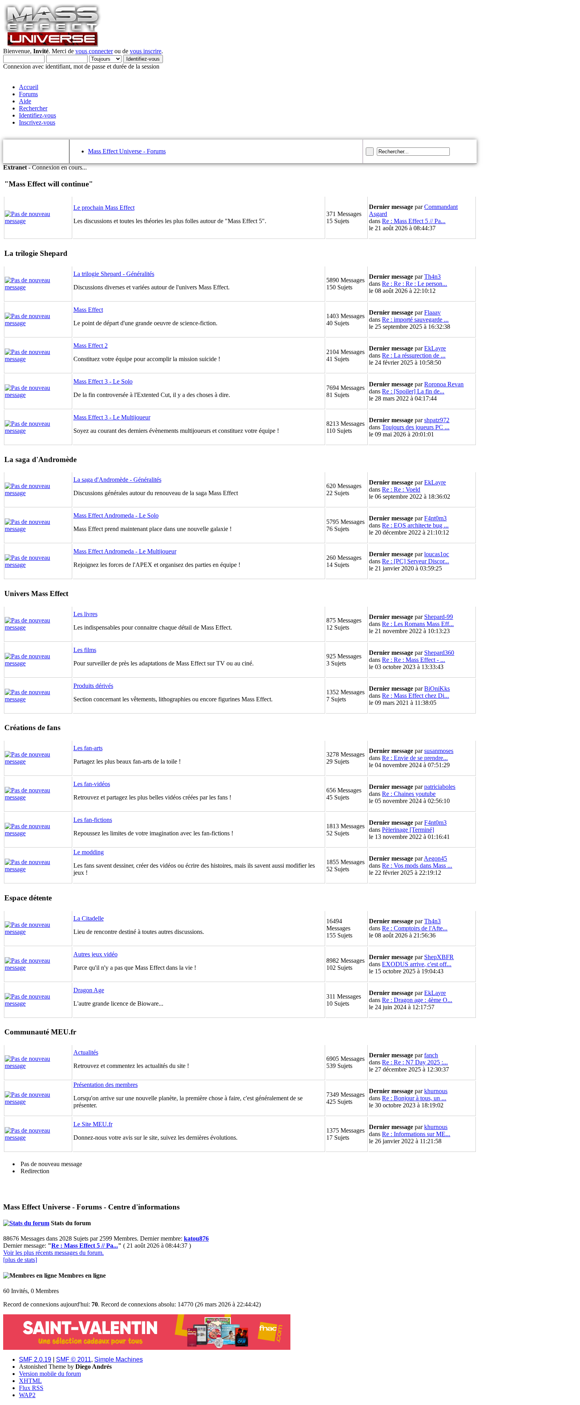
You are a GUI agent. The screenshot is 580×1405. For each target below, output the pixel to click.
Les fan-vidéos (91, 784)
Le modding (88, 852)
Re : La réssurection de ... (413, 355)
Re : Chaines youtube (409, 793)
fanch (431, 1055)
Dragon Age (88, 990)
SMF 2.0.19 (35, 1359)
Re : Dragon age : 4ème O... (417, 1000)
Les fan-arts (88, 748)
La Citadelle (88, 918)
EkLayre (435, 348)
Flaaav (432, 312)
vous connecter (94, 51)
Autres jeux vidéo (95, 954)
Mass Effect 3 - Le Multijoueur (111, 417)
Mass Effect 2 (90, 345)
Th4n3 (432, 276)
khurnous (435, 1091)
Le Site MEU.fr (92, 1124)
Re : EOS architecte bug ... (415, 525)
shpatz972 (436, 420)
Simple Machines (118, 1359)
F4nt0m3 (435, 518)
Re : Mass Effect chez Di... (415, 695)
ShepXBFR (439, 957)
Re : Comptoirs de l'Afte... (414, 928)
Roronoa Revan (444, 384)
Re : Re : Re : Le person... (414, 283)
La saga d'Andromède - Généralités (117, 479)
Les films (84, 650)
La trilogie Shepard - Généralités (113, 273)
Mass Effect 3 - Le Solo (103, 381)
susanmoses (438, 750)
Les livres (85, 614)
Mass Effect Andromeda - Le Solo (116, 515)
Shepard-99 (438, 616)
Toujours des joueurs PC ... (415, 427)
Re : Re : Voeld (401, 489)
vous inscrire (145, 51)
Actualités (85, 1052)
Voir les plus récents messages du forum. (53, 1252)
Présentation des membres (105, 1084)
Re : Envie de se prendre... (415, 758)
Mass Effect (88, 309)
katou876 (196, 1238)
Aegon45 (435, 858)
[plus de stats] (20, 1259)
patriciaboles (439, 786)
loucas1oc (436, 554)
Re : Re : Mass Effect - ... (413, 659)
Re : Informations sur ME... (416, 1134)
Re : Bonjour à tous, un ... (414, 1098)
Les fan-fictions (92, 819)
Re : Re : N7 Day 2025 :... (415, 1062)
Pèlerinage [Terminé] (408, 829)
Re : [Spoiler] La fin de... (413, 391)
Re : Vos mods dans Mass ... (417, 865)
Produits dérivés (93, 685)
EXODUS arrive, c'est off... (416, 964)
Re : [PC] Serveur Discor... (415, 561)
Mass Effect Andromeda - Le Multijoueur (124, 551)
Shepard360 (439, 652)
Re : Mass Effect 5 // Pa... (413, 221)
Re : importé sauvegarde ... (415, 319)
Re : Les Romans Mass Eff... (418, 624)
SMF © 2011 (73, 1359)
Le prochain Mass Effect (104, 207)
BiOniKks (437, 688)
